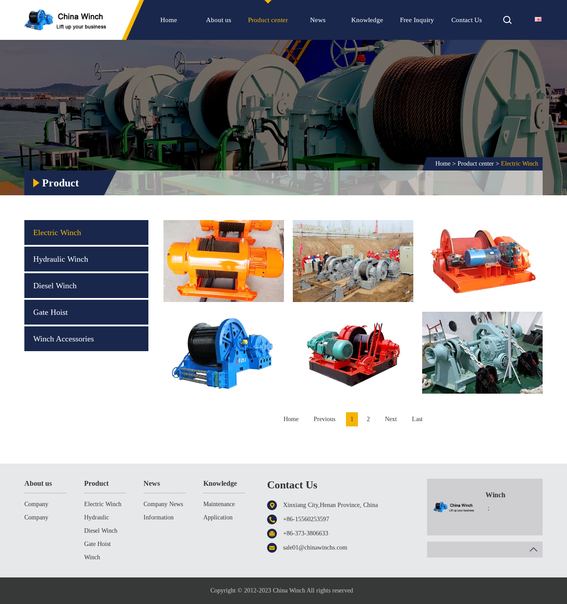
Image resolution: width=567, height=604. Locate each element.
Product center (268, 19)
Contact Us (466, 19)
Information (159, 517)
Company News (163, 504)
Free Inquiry (417, 19)
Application (218, 517)
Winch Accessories (63, 338)
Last (417, 419)
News (318, 19)
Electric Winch (519, 163)
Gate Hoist (50, 312)
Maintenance (219, 504)
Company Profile (36, 506)
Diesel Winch (55, 285)
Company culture (36, 519)
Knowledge (367, 19)
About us (218, 19)
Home (168, 19)
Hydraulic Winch (60, 259)
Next (391, 419)
